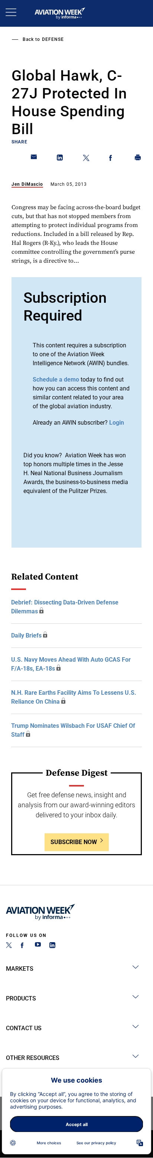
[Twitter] (9, 946)
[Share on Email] (34, 159)
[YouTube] (38, 946)
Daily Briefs (26, 635)
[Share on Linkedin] (60, 159)
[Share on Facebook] (112, 159)
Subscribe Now (74, 842)
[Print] (138, 159)
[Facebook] (23, 946)
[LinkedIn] (52, 946)
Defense (53, 39)
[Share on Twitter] (86, 159)
